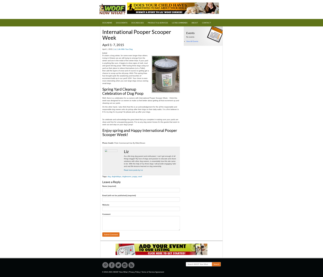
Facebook (112, 265)
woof (140, 176)
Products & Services (158, 23)
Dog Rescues (137, 23)
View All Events (192, 41)
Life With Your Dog (125, 49)
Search (216, 264)
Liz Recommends (179, 23)
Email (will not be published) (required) (119, 195)
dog (109, 176)
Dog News (107, 23)
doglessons (126, 176)
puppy (134, 176)
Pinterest (105, 265)
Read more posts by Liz (133, 170)
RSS (131, 265)
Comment (106, 214)
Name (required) (109, 186)
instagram (125, 265)
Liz (115, 49)
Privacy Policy (134, 272)
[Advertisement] (203, 64)
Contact (206, 23)
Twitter (118, 265)
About (195, 23)
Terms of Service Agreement (152, 272)
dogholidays (116, 176)
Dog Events (121, 23)
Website (105, 205)
